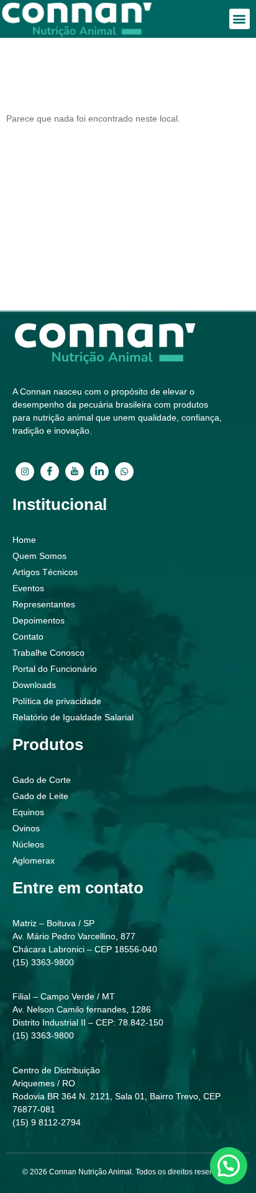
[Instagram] (25, 471)
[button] (239, 19)
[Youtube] (74, 471)
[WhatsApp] (124, 471)
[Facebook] (49, 471)
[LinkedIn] (99, 471)
